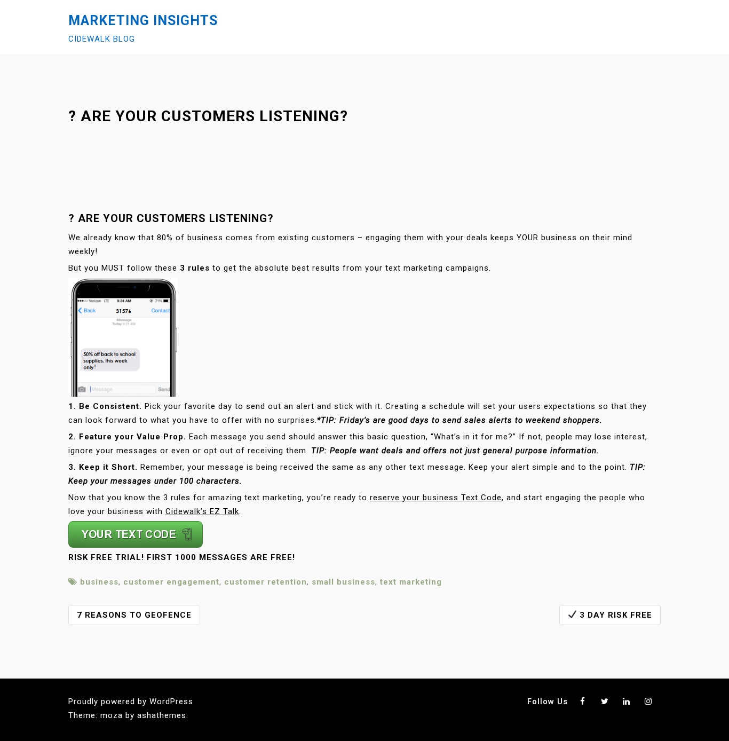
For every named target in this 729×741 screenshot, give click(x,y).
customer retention (265, 582)
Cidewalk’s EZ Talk (202, 511)
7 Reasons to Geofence (134, 615)
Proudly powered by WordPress (130, 701)
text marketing (411, 582)
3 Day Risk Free (614, 615)
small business (343, 582)
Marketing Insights (143, 20)
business (99, 582)
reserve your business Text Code (436, 497)
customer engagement (171, 582)
